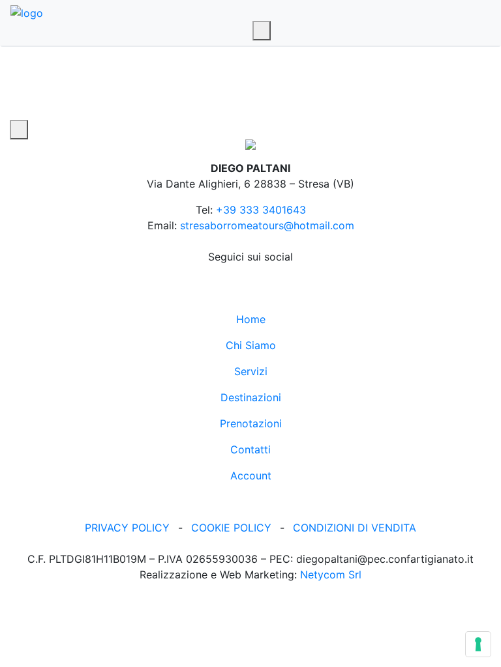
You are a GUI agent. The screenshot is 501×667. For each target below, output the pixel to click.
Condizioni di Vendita (354, 527)
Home (251, 319)
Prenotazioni (251, 423)
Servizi (250, 371)
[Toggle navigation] (261, 30)
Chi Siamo (251, 345)
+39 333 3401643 (261, 209)
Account (250, 475)
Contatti (250, 449)
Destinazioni (250, 397)
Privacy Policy (127, 527)
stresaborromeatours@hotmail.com (267, 225)
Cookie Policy (231, 527)
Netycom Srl (330, 574)
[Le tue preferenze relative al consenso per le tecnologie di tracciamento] (478, 644)
